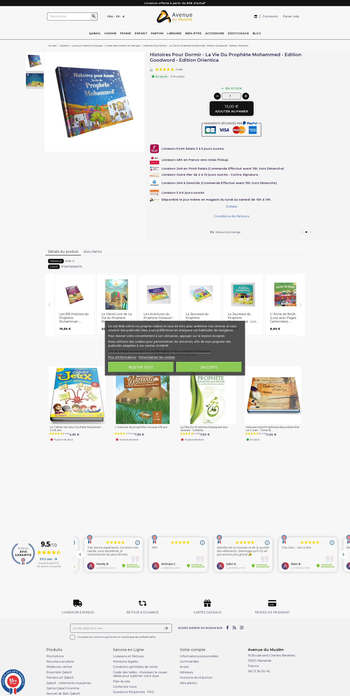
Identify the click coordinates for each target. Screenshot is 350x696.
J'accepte (209, 367)
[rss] (234, 628)
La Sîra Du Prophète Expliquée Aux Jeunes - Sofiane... (204, 429)
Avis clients (93, 252)
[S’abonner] (166, 628)
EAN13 (54, 266)
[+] (245, 96)
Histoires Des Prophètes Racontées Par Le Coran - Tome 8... (273, 429)
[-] (217, 96)
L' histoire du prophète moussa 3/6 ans (141, 427)
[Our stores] (256, 16)
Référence (56, 260)
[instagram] (241, 628)
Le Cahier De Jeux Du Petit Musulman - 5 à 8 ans (76, 429)
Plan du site (121, 681)
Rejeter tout (141, 367)
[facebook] (227, 628)
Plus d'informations (122, 357)
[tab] (63, 251)
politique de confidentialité (139, 636)
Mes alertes (188, 683)
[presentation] (127, 142)
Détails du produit (63, 252)
